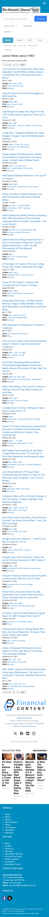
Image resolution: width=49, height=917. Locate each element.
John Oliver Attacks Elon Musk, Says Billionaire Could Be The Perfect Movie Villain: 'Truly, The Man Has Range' (24, 520)
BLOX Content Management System (19, 913)
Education (25, 232)
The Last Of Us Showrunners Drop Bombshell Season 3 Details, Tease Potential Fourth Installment (24, 344)
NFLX (24, 166)
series (9, 293)
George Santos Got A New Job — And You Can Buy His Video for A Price (24, 540)
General (15, 104)
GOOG (26, 144)
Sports (23, 584)
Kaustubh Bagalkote (33, 464)
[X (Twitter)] (15, 734)
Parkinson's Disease (25, 419)
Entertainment (22, 187)
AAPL (10, 315)
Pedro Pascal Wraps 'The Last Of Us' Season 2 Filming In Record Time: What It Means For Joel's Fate (24, 389)
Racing (24, 334)
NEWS (10, 102)
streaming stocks (24, 379)
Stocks (19, 40)
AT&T (31, 443)
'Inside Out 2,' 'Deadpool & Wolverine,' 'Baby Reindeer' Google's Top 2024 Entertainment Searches (23, 135)
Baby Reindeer (22, 317)
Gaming (14, 355)
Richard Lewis (12, 419)
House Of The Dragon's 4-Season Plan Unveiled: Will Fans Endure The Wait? (20, 284)
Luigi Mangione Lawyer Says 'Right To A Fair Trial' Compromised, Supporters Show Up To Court (23, 114)
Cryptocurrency (22, 256)
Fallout (9, 317)
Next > (23, 65)
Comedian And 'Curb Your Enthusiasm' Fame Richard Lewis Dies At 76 (23, 409)
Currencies (22, 45)
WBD (20, 83)
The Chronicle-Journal (18, 909)
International (32, 45)
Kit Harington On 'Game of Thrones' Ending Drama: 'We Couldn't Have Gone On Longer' (23, 265)
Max (21, 86)
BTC (18, 230)
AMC (10, 659)
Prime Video (11, 147)
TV (20, 352)
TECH (19, 659)
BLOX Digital (35, 913)
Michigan (29, 584)
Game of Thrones (27, 275)
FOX (23, 684)
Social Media (11, 464)
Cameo (9, 550)
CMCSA (16, 144)
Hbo (8, 334)
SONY (15, 83)
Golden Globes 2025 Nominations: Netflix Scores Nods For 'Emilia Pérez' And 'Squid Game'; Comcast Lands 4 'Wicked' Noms (21, 157)
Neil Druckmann (24, 568)
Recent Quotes (9, 26)
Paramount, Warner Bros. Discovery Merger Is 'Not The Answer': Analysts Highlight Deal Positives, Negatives (24, 499)
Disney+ (14, 662)
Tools (39, 40)
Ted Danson (28, 168)
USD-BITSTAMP (23, 206)
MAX (10, 83)
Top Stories (19, 400)
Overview (8, 45)
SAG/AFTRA (22, 662)
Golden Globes (17, 168)
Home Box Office (13, 584)
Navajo (30, 622)
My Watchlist (27, 26)
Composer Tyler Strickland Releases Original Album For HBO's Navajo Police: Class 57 (23, 614)
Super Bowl (11, 489)
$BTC (21, 208)
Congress (27, 550)
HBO (8, 256)
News (15, 45)
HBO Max (15, 86)
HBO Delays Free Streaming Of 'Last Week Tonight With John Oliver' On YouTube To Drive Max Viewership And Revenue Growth (23, 453)
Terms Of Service (28, 726)
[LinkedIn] (27, 734)
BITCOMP (11, 206)
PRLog (9, 336)
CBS (14, 659)
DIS (22, 144)
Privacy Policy (21, 911)
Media (9, 86)
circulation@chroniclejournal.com (22, 885)
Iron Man (14, 531)
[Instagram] (33, 734)
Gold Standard (12, 208)
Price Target (22, 510)
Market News (11, 125)
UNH (10, 123)
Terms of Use (11, 911)
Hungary (18, 232)
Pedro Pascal (33, 187)
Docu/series (11, 622)
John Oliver (21, 464)
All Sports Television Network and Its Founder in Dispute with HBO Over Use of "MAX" (24, 577)
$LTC (13, 256)
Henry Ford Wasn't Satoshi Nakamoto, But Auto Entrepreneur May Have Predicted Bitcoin (22, 197)
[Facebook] (21, 734)
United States (22, 622)
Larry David (25, 489)
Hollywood (11, 275)
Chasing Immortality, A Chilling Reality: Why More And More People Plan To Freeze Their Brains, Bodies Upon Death (23, 632)
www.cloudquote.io (24, 718)
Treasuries (8, 50)
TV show (21, 355)
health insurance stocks (33, 125)
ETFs (29, 40)
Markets (8, 40)
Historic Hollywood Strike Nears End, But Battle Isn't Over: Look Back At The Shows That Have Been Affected (22, 650)
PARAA (9, 510)
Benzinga (10, 88)
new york (20, 125)
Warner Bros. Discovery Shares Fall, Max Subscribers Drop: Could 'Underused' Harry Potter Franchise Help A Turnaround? (23, 594)
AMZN (10, 144)
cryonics (14, 641)
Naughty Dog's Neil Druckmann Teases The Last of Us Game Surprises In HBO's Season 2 (24, 559)
